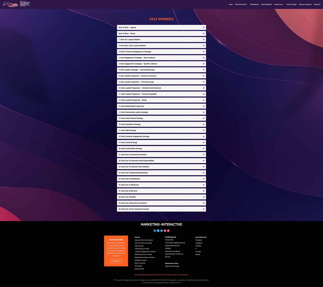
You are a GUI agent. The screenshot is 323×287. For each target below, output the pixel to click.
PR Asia (167, 257)
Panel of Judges (292, 4)
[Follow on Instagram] (168, 230)
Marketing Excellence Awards (145, 257)
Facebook (198, 240)
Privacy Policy (171, 275)
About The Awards (240, 4)
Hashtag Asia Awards (142, 249)
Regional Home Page (172, 266)
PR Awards (138, 266)
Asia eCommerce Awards (143, 243)
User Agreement (182, 275)
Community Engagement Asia (175, 243)
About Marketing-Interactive (144, 275)
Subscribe (116, 261)
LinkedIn (198, 246)
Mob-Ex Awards (140, 263)
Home (231, 4)
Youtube (198, 251)
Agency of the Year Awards (144, 240)
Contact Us (317, 4)
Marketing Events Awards (143, 254)
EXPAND (168, 248)
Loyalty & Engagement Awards (145, 251)
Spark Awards (139, 269)
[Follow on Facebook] (154, 230)
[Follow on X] (158, 230)
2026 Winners (254, 4)
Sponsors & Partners (305, 4)
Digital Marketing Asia (172, 245)
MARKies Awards (140, 260)
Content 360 (169, 240)
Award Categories (266, 4)
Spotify (197, 254)
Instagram (198, 243)
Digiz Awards (139, 246)
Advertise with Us (160, 275)
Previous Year (278, 4)
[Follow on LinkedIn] (161, 230)
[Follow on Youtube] (165, 230)
